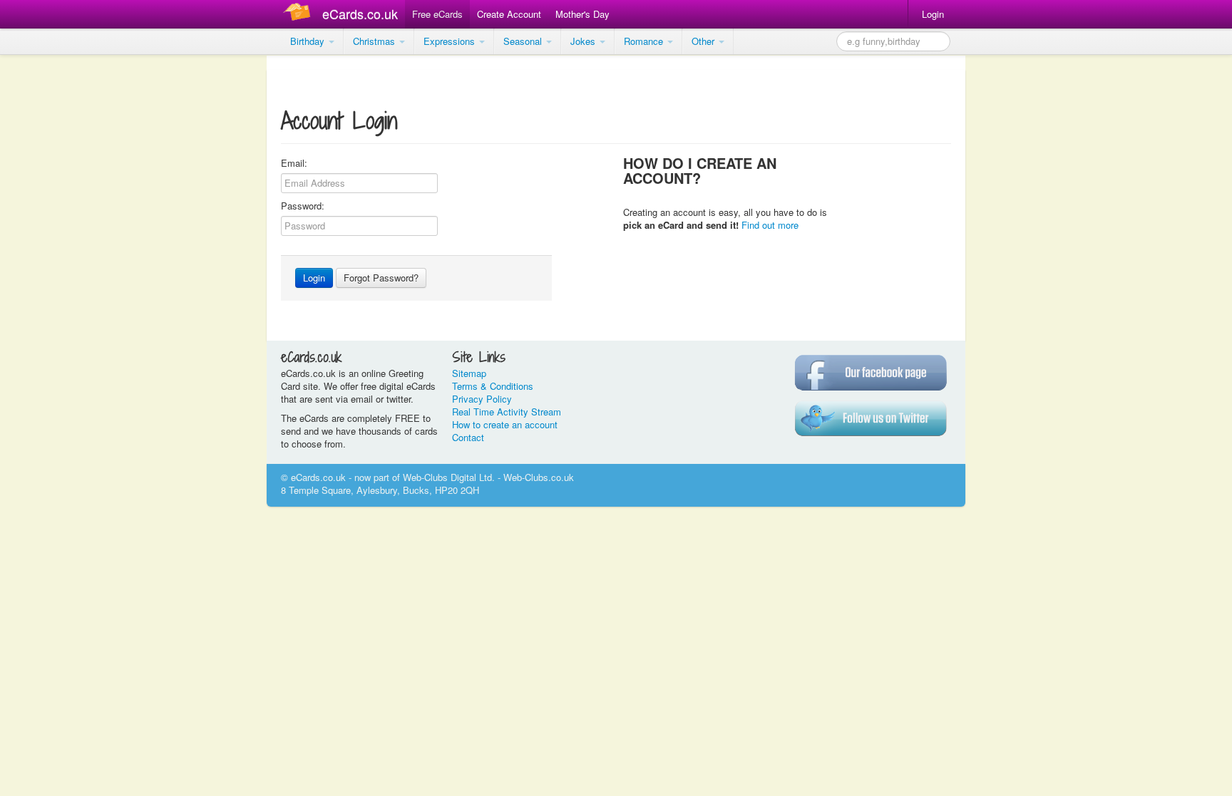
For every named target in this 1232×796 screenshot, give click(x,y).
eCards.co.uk (360, 13)
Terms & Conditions (492, 386)
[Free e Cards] (300, 14)
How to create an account (505, 424)
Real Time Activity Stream (506, 411)
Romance (645, 41)
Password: (302, 206)
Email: (294, 163)
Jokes (584, 41)
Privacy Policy (482, 398)
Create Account (509, 14)
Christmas (375, 41)
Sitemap (469, 373)
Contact (468, 437)
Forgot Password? (381, 277)
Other (704, 41)
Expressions (450, 41)
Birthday (308, 41)
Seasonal (524, 41)
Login (933, 14)
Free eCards (437, 14)
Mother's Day (582, 14)
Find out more (770, 225)
